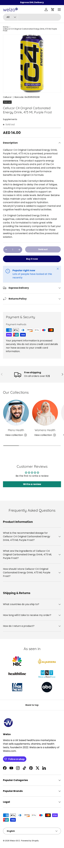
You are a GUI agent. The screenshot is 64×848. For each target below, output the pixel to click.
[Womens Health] (45, 413)
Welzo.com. (9, 751)
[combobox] (32, 17)
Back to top (32, 705)
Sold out (43, 249)
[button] (52, 9)
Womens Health (45, 430)
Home (5, 27)
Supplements (10, 119)
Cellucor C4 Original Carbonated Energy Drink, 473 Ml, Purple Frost (30, 30)
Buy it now (32, 258)
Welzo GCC (15, 840)
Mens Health (16, 430)
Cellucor (7, 97)
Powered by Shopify (30, 840)
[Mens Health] (16, 413)
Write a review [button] (32, 484)
